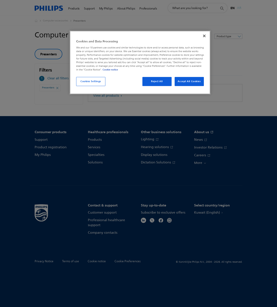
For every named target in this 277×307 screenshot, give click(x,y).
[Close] (204, 36)
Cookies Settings (91, 81)
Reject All (157, 81)
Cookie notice (110, 69)
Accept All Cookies (189, 81)
